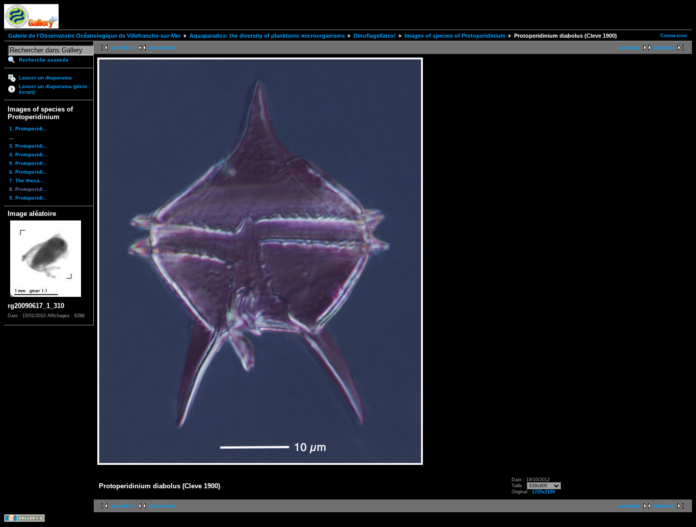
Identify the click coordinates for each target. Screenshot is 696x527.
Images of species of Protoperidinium (455, 36)
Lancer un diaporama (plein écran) (53, 89)
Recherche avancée (44, 60)
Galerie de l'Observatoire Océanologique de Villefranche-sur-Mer (94, 36)
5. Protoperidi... (28, 163)
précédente (163, 47)
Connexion (673, 35)
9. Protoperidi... (28, 198)
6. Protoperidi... (28, 172)
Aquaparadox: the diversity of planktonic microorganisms (267, 36)
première (122, 47)
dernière (664, 47)
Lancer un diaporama (45, 77)
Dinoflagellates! (375, 36)
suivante (629, 47)
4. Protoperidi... (28, 154)
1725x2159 (543, 491)
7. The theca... (26, 180)
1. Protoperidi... (28, 128)
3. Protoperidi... (28, 146)
